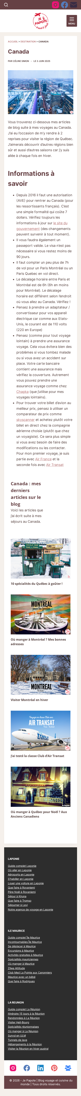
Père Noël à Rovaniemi (22, 891)
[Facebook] (64, 4)
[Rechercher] (6, 5)
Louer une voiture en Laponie (26, 883)
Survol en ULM (17, 1035)
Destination (28, 41)
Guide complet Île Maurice (24, 937)
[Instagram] (55, 4)
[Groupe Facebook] (68, 1068)
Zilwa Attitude (16, 968)
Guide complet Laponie (22, 865)
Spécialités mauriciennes (23, 959)
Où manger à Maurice (21, 963)
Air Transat (55, 465)
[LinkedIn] (40, 1068)
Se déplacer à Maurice (22, 946)
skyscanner (25, 420)
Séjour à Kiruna (17, 896)
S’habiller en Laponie (20, 878)
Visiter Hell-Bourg (18, 1022)
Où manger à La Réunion (23, 1031)
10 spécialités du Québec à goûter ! (37, 584)
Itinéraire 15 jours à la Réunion (26, 1013)
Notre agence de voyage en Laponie (30, 909)
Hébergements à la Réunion (25, 1044)
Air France (43, 459)
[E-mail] (73, 4)
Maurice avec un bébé (21, 976)
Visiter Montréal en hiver (29, 700)
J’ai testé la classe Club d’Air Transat (37, 756)
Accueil (13, 41)
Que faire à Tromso (19, 900)
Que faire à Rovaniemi (21, 887)
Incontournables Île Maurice (25, 941)
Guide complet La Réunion (24, 1009)
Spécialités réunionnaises (23, 1026)
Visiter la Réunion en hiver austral (28, 1048)
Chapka (22, 392)
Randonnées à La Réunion (24, 1018)
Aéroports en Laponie (21, 874)
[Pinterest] (54, 1068)
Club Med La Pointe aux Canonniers (30, 972)
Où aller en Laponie (20, 870)
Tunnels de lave (17, 1039)
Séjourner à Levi (18, 905)
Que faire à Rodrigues (21, 981)
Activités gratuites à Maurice (25, 955)
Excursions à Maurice (21, 950)
